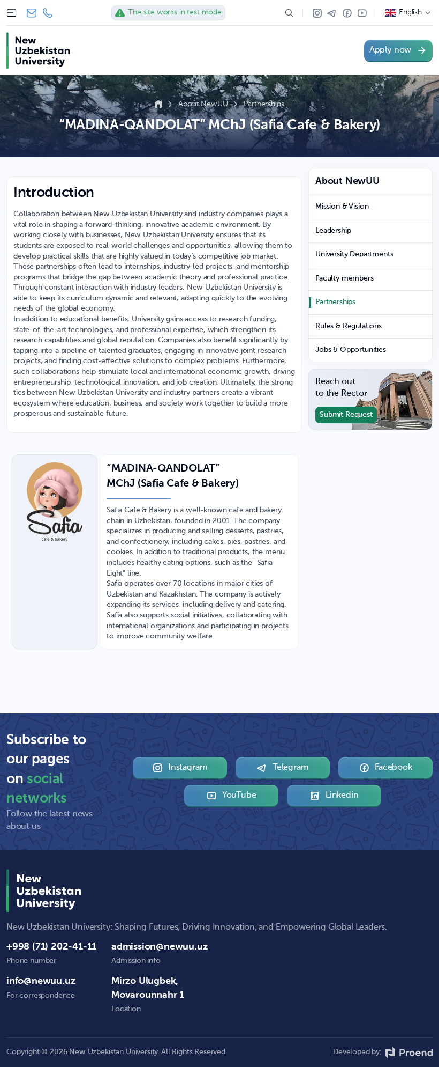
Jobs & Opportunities (350, 350)
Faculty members (344, 278)
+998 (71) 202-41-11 (47, 13)
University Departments (354, 254)
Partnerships (264, 104)
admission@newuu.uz (159, 947)
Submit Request (346, 414)
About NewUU (204, 104)
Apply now (390, 50)
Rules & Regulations (348, 326)
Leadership (333, 230)
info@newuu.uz (31, 13)
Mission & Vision (341, 206)
